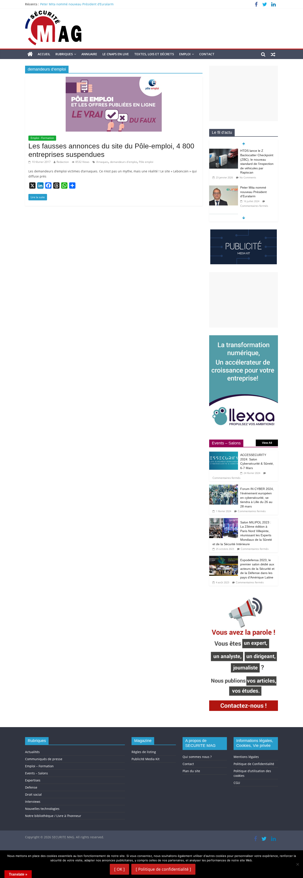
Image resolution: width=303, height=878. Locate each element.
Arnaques (102, 162)
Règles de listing (144, 752)
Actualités (32, 752)
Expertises (32, 780)
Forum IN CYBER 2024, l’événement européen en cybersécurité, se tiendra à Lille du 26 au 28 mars (257, 497)
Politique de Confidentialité (254, 764)
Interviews (32, 801)
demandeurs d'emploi (123, 162)
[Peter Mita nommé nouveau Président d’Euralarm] (223, 188)
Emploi (185, 54)
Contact (206, 54)
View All (267, 442)
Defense (31, 787)
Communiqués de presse (43, 759)
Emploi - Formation (42, 138)
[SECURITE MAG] (30, 54)
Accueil (44, 54)
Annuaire (89, 54)
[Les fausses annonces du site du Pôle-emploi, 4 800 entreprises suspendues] (114, 79)
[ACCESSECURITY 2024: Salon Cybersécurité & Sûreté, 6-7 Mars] (223, 453)
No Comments (248, 177)
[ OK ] (119, 869)
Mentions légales (246, 757)
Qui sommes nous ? (197, 757)
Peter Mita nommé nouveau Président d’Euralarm (77, 4)
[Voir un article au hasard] (273, 54)
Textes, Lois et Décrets (154, 54)
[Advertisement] (243, 93)
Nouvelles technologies (42, 809)
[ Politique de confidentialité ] (163, 869)
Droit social (33, 794)
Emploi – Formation (39, 766)
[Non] (297, 864)
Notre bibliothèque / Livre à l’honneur (53, 816)
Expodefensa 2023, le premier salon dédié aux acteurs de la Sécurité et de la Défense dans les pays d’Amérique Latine (257, 568)
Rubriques (64, 54)
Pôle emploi (146, 162)
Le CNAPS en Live (115, 54)
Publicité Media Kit (145, 759)
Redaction (63, 162)
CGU (237, 783)
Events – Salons (36, 773)
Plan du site (191, 771)
